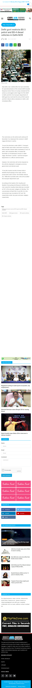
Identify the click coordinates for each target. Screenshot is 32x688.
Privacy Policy (21, 686)
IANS (6, 39)
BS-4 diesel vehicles (6, 216)
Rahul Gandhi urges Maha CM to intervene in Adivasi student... (14, 434)
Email (2, 450)
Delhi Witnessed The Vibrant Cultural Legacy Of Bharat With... (20, 565)
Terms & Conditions (11, 686)
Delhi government (13, 213)
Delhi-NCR (4, 213)
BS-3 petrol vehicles (24, 213)
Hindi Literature (5, 658)
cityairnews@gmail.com (7, 602)
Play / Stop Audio (8, 24)
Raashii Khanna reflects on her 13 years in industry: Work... (20, 573)
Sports (3, 662)
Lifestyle (3, 665)
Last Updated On (16, 2)
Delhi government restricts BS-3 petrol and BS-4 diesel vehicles (14, 209)
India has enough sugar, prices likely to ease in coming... (20, 549)
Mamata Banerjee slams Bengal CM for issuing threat (15, 410)
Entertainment (5, 668)
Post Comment (7, 475)
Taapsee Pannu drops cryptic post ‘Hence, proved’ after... (20, 581)
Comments (5, 439)
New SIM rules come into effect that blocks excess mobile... (20, 557)
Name (3, 443)
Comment (4, 457)
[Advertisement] (16, 120)
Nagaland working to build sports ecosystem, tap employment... (15, 386)
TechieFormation (20, 683)
